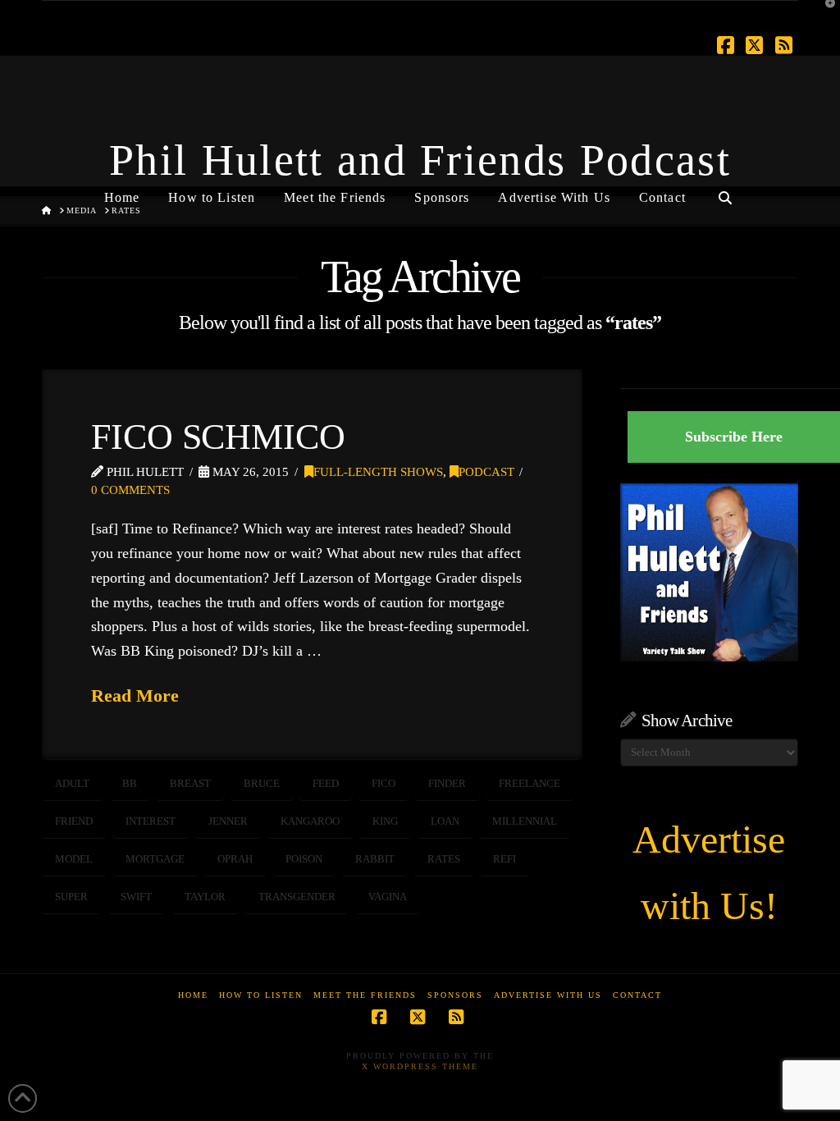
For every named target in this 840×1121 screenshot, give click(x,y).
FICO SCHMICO (218, 436)
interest (151, 821)
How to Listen (261, 995)
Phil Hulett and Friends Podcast (420, 160)
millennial (524, 821)
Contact (637, 995)
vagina (387, 896)
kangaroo (310, 821)
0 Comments (130, 489)
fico (383, 783)
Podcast (486, 471)
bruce (262, 783)
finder (447, 783)
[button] (824, 15)
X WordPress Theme (420, 1066)
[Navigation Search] (725, 191)
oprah (235, 859)
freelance (529, 783)
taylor (205, 896)
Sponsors (455, 995)
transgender (297, 896)
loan (445, 821)
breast (190, 783)
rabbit (375, 859)
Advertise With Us (548, 995)
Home (193, 995)
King (385, 821)
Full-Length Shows (378, 471)
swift (136, 896)
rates (443, 859)
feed (326, 783)
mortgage (155, 859)
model (74, 859)
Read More (135, 695)
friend (74, 821)
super (71, 896)
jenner (228, 821)
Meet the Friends (365, 995)
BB (129, 783)
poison (303, 859)
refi (504, 859)
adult (72, 783)
